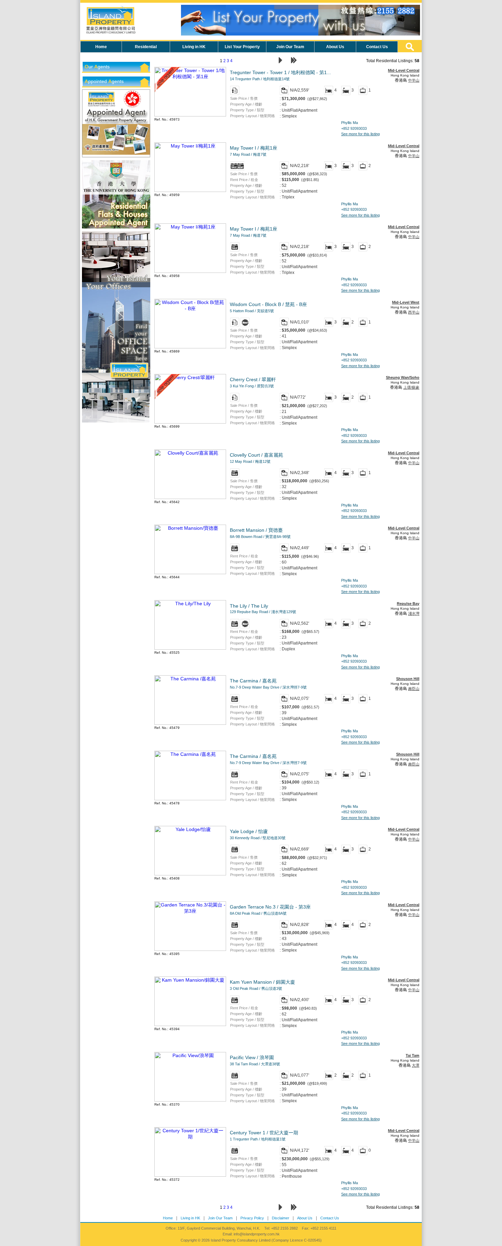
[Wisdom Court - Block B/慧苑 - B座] (190, 346)
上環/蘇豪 (411, 387)
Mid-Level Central (403, 70)
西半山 (413, 312)
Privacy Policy (252, 1218)
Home (168, 1218)
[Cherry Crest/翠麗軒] (190, 422)
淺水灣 (413, 613)
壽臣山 (413, 689)
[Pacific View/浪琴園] (190, 1100)
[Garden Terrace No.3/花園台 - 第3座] (190, 949)
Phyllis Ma (349, 123)
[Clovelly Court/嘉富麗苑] (190, 497)
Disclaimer (280, 1218)
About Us (304, 1218)
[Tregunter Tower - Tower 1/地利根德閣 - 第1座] (190, 114)
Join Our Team (220, 1218)
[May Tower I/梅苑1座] (190, 190)
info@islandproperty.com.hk (257, 1234)
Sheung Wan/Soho (402, 377)
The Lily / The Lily (263, 608)
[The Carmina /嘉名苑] (190, 723)
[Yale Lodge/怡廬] (190, 873)
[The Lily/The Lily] (190, 648)
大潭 (415, 1065)
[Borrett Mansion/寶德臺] (190, 572)
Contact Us (329, 1218)
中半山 (413, 80)
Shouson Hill (407, 679)
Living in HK (190, 1218)
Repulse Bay (408, 603)
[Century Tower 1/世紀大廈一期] (190, 1175)
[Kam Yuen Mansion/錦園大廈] (190, 1024)
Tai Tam (412, 1055)
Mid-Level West (405, 302)
